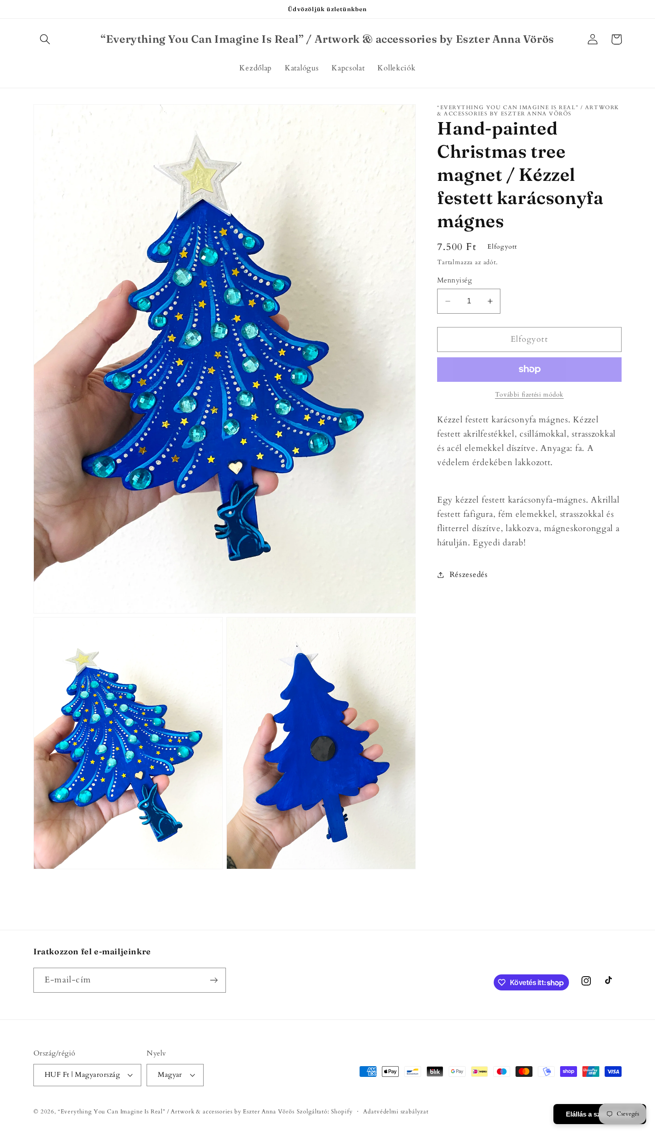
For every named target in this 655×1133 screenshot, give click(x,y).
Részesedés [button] (469, 574)
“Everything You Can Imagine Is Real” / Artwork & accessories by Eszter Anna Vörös (176, 1112)
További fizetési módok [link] (529, 394)
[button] (45, 39)
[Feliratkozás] (213, 980)
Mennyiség (454, 280)
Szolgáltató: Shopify (325, 1112)
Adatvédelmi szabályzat (395, 1112)
